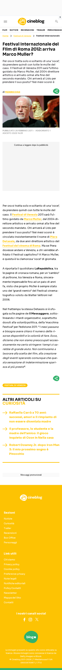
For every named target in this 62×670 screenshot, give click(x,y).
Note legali (10, 578)
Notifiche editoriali (14, 583)
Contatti (8, 602)
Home (5, 36)
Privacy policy (11, 564)
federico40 (12, 92)
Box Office (10, 537)
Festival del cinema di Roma (21, 245)
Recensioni (27, 30)
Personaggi (55, 30)
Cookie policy (12, 569)
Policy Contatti (12, 588)
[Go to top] (55, 659)
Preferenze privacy (14, 573)
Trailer (41, 30)
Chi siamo (9, 559)
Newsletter (10, 593)
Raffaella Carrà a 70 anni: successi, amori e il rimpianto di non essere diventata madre (32, 417)
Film (4, 30)
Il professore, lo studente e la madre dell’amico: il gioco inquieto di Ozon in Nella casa (31, 433)
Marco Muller (32, 219)
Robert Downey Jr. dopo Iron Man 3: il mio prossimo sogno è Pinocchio (34, 449)
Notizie (14, 30)
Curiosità (14, 403)
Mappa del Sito (12, 597)
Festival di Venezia (22, 36)
